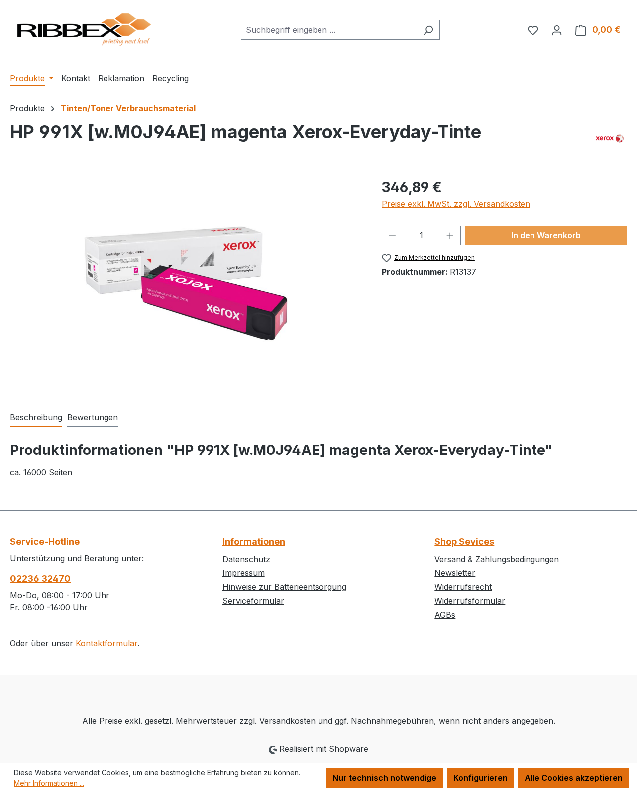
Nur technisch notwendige (384, 778)
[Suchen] (428, 30)
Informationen (253, 541)
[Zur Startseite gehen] (84, 28)
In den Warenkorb (546, 235)
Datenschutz (246, 559)
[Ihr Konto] (557, 30)
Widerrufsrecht (463, 587)
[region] (186, 284)
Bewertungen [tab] (92, 417)
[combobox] (329, 30)
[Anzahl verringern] (392, 235)
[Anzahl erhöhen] (450, 235)
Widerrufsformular (469, 601)
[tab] (36, 418)
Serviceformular (253, 601)
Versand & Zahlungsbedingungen (496, 559)
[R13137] (186, 283)
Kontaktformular (106, 643)
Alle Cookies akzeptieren (574, 778)
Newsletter (454, 573)
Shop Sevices (464, 541)
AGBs (444, 615)
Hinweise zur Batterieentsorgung (284, 587)
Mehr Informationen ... (49, 783)
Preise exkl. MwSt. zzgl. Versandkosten (456, 204)
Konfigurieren (480, 778)
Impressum (243, 573)
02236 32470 (40, 578)
